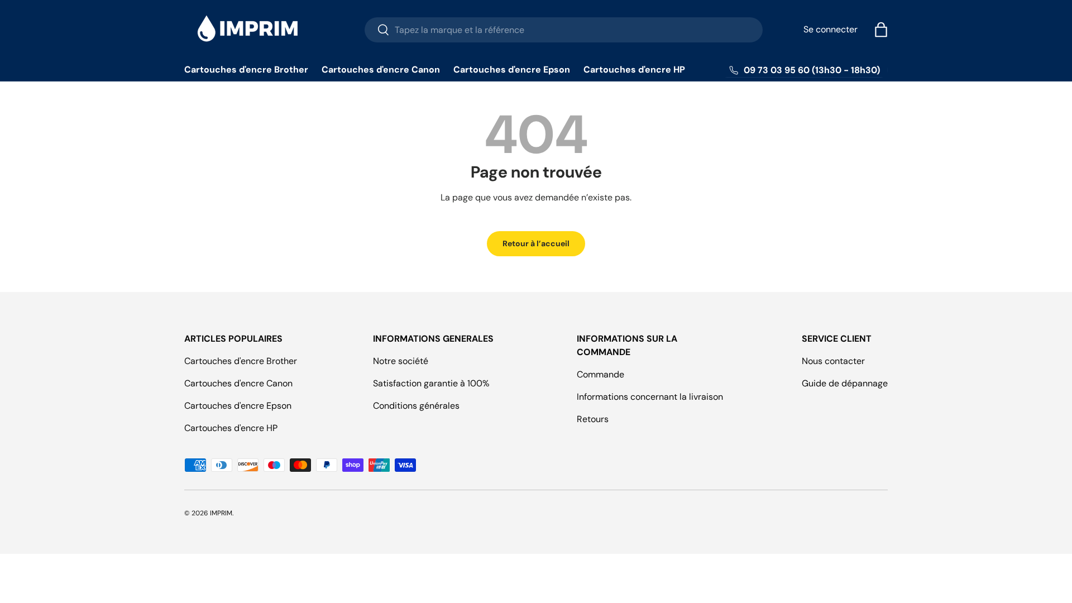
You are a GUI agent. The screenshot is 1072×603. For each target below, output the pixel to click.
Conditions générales (416, 405)
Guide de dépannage (845, 383)
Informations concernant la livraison (650, 397)
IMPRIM (221, 513)
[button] (881, 29)
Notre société (400, 361)
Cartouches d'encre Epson (511, 69)
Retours (593, 419)
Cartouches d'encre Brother (246, 69)
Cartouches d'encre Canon (381, 69)
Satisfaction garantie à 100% (431, 383)
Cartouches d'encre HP (634, 69)
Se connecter (830, 29)
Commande (600, 374)
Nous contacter (833, 361)
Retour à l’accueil (536, 243)
